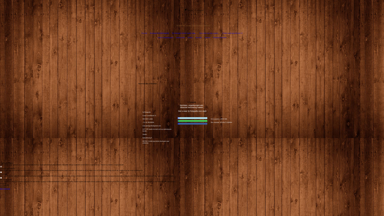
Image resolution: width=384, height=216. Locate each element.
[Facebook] (178, 123)
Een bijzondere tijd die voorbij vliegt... (184, 33)
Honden (190, 37)
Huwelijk (199, 37)
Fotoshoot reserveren (219, 37)
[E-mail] (178, 118)
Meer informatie (5, 189)
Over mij (144, 33)
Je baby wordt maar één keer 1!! (232, 33)
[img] (192, 10)
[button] (88, 183)
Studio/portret (180, 37)
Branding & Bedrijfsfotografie (159, 33)
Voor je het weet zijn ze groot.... (209, 33)
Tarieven (207, 37)
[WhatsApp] (178, 121)
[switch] (1, 167)
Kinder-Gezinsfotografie (165, 37)
